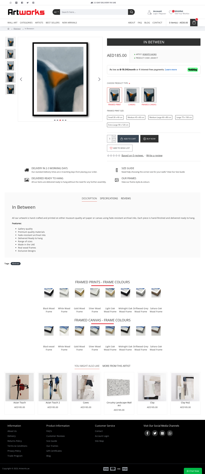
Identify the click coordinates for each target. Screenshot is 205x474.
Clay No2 (185, 402)
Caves (86, 402)
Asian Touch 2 (53, 402)
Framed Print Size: (115, 110)
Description (89, 198)
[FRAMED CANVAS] (149, 95)
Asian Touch (20, 402)
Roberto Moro (150, 54)
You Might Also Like (87, 366)
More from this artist (116, 366)
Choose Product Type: (117, 83)
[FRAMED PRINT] (114, 95)
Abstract (17, 28)
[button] (21, 79)
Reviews (126, 198)
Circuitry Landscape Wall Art (119, 404)
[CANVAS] (131, 95)
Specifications (109, 198)
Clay (152, 402)
